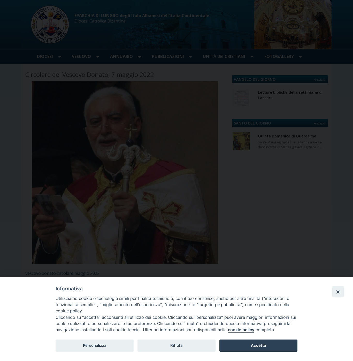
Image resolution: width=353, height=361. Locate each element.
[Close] (338, 291)
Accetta (258, 345)
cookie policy (241, 329)
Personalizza (94, 345)
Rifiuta (176, 345)
